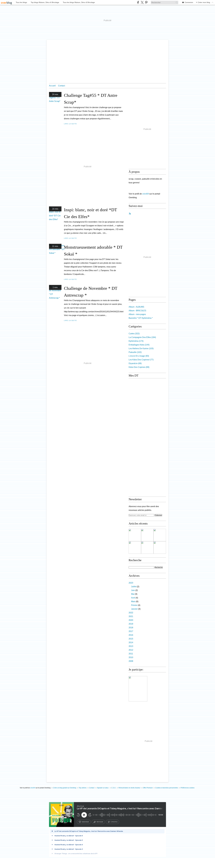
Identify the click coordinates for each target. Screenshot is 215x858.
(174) (136, 341)
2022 (131, 613)
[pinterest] (146, 2)
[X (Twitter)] (142, 2)
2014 (131, 642)
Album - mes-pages (137, 314)
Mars (133, 601)
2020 (131, 620)
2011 (131, 654)
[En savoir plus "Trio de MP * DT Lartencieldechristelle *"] (135, 547)
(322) (134, 334)
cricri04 (145, 194)
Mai (132, 594)
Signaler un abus (103, 788)
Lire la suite (70, 124)
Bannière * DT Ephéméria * (141, 318)
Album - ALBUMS (136, 307)
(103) (141, 348)
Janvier (134, 609)
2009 (131, 661)
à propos (114, 822)
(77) (141, 360)
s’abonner (85, 822)
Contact (61, 86)
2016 (131, 635)
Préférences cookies (187, 788)
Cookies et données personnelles (166, 788)
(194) (142, 337)
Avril (133, 598)
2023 (131, 583)
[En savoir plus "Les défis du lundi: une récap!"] (135, 535)
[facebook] (138, 2)
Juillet (133, 587)
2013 (131, 646)
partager (100, 822)
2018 (131, 628)
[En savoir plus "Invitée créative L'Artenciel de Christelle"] (160, 547)
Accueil (52, 86)
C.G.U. (113, 788)
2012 (131, 650)
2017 (131, 631)
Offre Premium (148, 788)
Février (134, 605)
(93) (139, 356)
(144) (139, 345)
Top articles (82, 788)
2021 (131, 616)
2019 (131, 624)
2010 (131, 657)
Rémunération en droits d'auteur (129, 788)
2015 (131, 639)
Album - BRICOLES (137, 311)
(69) (135, 363)
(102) (135, 352)
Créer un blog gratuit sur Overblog (64, 788)
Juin (133, 590)
